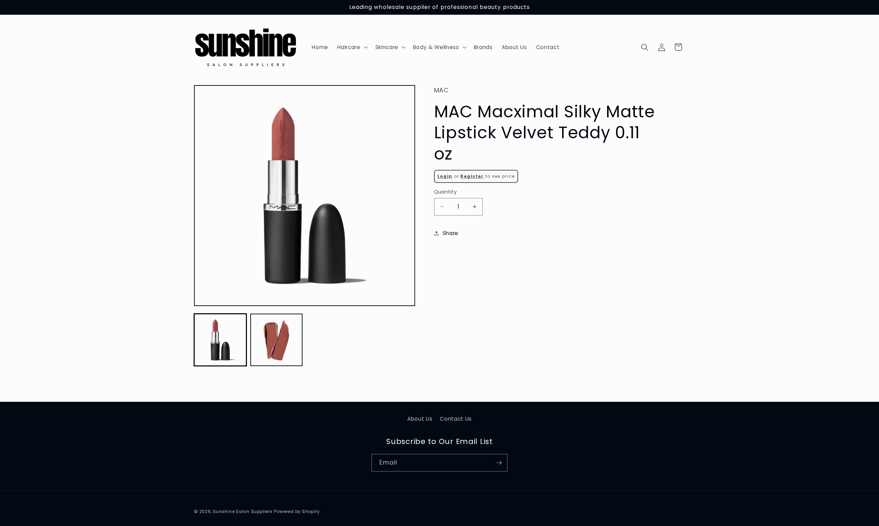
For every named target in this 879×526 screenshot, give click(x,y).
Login (445, 176)
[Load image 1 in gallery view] (220, 340)
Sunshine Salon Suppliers (242, 511)
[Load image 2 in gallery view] (276, 340)
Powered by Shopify (297, 511)
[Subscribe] (499, 463)
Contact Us (456, 418)
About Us (419, 418)
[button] (351, 47)
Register (471, 176)
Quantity (445, 191)
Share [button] (450, 233)
